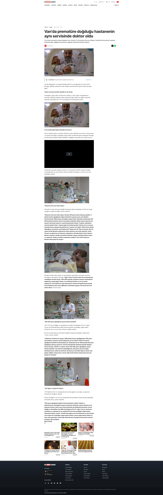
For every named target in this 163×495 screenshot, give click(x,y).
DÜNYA (75, 5)
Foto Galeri (86, 469)
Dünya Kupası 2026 (69, 480)
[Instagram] (48, 483)
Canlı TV (85, 467)
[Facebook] (54, 483)
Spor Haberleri (68, 469)
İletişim (103, 471)
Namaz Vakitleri (87, 473)
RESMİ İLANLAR (93, 5)
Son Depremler (87, 475)
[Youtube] (51, 483)
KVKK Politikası (105, 475)
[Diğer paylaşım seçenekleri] (117, 46)
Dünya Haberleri (68, 475)
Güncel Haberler (68, 467)
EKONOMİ (65, 5)
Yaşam (50, 27)
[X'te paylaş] (112, 46)
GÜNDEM (59, 5)
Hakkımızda (104, 467)
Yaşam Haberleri (68, 473)
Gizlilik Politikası (105, 477)
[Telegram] (57, 483)
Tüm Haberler (68, 477)
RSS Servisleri (86, 477)
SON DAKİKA (47, 5)
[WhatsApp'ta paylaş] (115, 46)
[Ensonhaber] (50, 2)
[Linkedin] (60, 483)
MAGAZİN (80, 5)
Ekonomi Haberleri (69, 471)
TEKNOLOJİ (86, 5)
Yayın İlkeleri (104, 473)
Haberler (46, 27)
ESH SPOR (70, 5)
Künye (103, 469)
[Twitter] (45, 483)
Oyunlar (85, 471)
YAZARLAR (53, 5)
